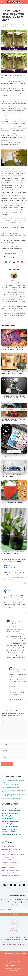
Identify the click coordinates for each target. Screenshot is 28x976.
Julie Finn (13, 620)
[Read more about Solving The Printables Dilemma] (14, 439)
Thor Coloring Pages (8, 816)
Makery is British (15, 183)
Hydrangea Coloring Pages (10, 826)
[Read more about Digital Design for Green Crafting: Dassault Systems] (14, 466)
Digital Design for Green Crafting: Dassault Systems (12, 475)
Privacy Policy (14, 926)
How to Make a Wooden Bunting (11, 798)
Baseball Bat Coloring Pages (10, 837)
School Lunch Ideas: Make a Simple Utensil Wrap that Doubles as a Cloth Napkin (13, 397)
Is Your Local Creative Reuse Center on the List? (13, 790)
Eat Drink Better (17, 968)
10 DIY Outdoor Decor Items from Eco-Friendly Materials (14, 795)
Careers (20, 961)
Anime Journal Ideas (8, 846)
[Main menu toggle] (1, 2)
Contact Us (14, 921)
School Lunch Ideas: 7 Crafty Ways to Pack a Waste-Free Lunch (13, 419)
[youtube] (11, 885)
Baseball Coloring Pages (9, 831)
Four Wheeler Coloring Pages (10, 821)
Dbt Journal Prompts (8, 867)
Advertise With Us (14, 963)
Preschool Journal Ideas (9, 873)
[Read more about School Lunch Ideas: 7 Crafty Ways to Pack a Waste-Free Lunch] (14, 410)
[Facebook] (6, 262)
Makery (19, 108)
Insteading (18, 966)
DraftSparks (8, 968)
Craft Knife (13, 308)
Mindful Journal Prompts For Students (13, 854)
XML (16, 933)
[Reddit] (22, 262)
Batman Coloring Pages (9, 829)
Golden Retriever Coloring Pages (11, 834)
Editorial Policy (14, 928)
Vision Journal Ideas (8, 860)
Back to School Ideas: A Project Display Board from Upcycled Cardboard (13, 372)
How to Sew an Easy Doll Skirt (10, 787)
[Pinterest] (14, 262)
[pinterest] (24, 885)
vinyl (14, 133)
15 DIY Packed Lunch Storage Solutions (11, 503)
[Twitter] (10, 262)
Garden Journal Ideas (8, 857)
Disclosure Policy (14, 930)
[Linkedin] (18, 262)
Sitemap (12, 933)
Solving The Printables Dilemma (11, 456)
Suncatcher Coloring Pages (10, 813)
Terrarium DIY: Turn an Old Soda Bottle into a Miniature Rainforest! (13, 552)
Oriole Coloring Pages (8, 824)
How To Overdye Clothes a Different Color (13, 781)
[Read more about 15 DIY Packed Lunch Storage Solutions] (14, 490)
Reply (25, 583)
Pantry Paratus (14, 970)
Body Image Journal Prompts (10, 865)
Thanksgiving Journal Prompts (11, 849)
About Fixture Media (10, 961)
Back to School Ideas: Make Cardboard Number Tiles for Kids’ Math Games (13, 348)
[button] (25, 2)
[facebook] (15, 885)
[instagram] (20, 885)
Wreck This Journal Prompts (10, 870)
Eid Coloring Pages (7, 818)
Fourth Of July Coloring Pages (11, 808)
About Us (14, 919)
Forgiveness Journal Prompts (10, 862)
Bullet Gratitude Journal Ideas (11, 875)
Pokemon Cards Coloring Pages (11, 810)
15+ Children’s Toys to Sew (11, 785)
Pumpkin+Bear (14, 313)
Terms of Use (14, 923)
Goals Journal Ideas (7, 852)
